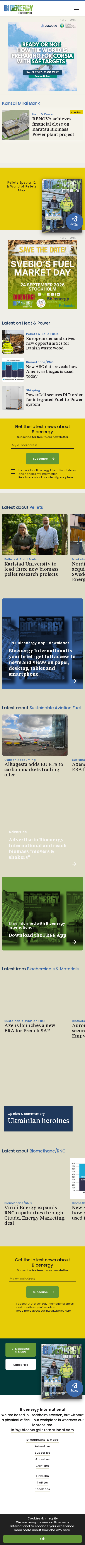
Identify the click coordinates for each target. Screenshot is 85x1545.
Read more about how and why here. (42, 1530)
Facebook (42, 1489)
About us (42, 1459)
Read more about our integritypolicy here (46, 477)
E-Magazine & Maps (21, 1350)
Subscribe (20, 1365)
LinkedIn (42, 1476)
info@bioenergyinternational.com (42, 1430)
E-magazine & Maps (42, 1440)
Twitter (42, 1483)
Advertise (42, 1446)
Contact (42, 1466)
